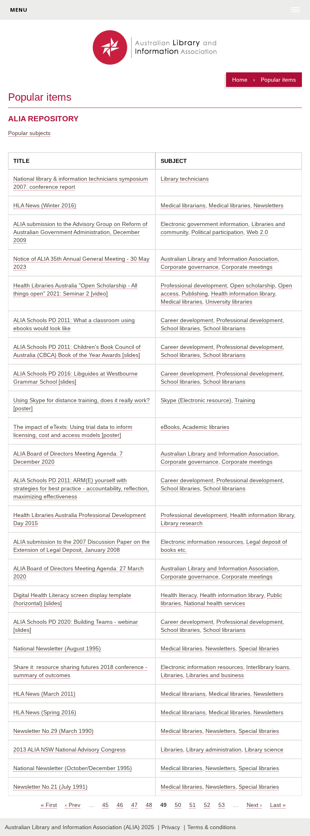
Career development (187, 320)
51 (192, 805)
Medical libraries (229, 205)
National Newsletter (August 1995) (57, 648)
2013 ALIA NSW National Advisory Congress (69, 749)
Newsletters (268, 205)
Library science (264, 749)
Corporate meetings (247, 267)
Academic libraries (205, 427)
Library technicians (185, 178)
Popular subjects (29, 133)
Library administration (213, 749)
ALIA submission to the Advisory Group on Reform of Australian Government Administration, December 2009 (80, 232)
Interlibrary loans (267, 667)
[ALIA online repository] (154, 48)
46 (120, 805)
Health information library (243, 293)
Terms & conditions (211, 827)
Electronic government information (204, 224)
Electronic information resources (202, 541)
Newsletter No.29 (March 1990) (53, 731)
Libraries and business (215, 675)
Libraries (172, 675)
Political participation (217, 232)
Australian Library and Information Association (219, 258)
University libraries (228, 301)
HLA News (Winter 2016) (44, 205)
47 (134, 805)
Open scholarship (252, 285)
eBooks (170, 427)
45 (105, 805)
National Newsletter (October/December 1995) (72, 768)
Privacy (170, 827)
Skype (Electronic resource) (196, 400)
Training (245, 400)
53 (221, 805)
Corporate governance (189, 267)
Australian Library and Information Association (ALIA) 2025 (79, 827)
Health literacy (179, 595)
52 (207, 805)
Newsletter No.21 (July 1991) (50, 786)
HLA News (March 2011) (44, 693)
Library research (182, 523)
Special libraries (259, 648)
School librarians (224, 328)
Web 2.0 (257, 232)
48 (149, 805)
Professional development (194, 285)
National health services (214, 603)
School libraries (180, 328)
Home (239, 79)
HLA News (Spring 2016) (44, 712)
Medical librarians (183, 205)
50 (178, 805)
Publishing (195, 293)
